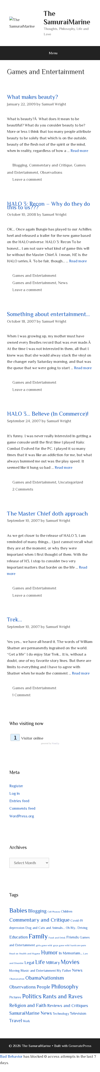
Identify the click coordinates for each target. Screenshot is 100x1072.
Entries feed (19, 801)
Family (38, 936)
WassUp (55, 743)
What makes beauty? (32, 97)
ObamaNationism (44, 978)
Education (18, 937)
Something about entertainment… (48, 314)
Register (16, 786)
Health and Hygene (29, 953)
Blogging (19, 165)
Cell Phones (53, 911)
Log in (14, 793)
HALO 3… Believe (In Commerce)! (47, 413)
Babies (18, 910)
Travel (15, 1020)
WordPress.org (21, 816)
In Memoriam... (70, 953)
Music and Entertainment (38, 970)
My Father (64, 970)
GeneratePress (80, 1046)
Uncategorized (70, 482)
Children (66, 911)
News (63, 283)
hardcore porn (78, 945)
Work (26, 1021)
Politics (32, 996)
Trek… (14, 619)
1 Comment (21, 695)
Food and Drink (57, 937)
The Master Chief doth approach (47, 513)
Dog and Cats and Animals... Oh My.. (51, 928)
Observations (51, 172)
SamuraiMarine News (30, 1013)
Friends (72, 937)
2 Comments (22, 489)
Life (40, 962)
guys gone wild (61, 945)
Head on (13, 953)
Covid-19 (76, 920)
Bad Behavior (11, 1056)
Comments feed (22, 808)
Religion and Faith (27, 1005)
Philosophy (64, 986)
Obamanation (16, 978)
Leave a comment (27, 179)
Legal (29, 962)
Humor (49, 952)
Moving (14, 970)
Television (78, 1013)
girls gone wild (44, 945)
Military (53, 962)
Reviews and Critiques (67, 1005)
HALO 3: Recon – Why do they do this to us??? (48, 205)
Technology (61, 1013)
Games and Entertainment (34, 275)
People (43, 986)
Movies (70, 962)
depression (16, 928)
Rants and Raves (63, 996)
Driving (82, 928)
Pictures (15, 997)
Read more (79, 150)
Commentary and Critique (50, 165)
